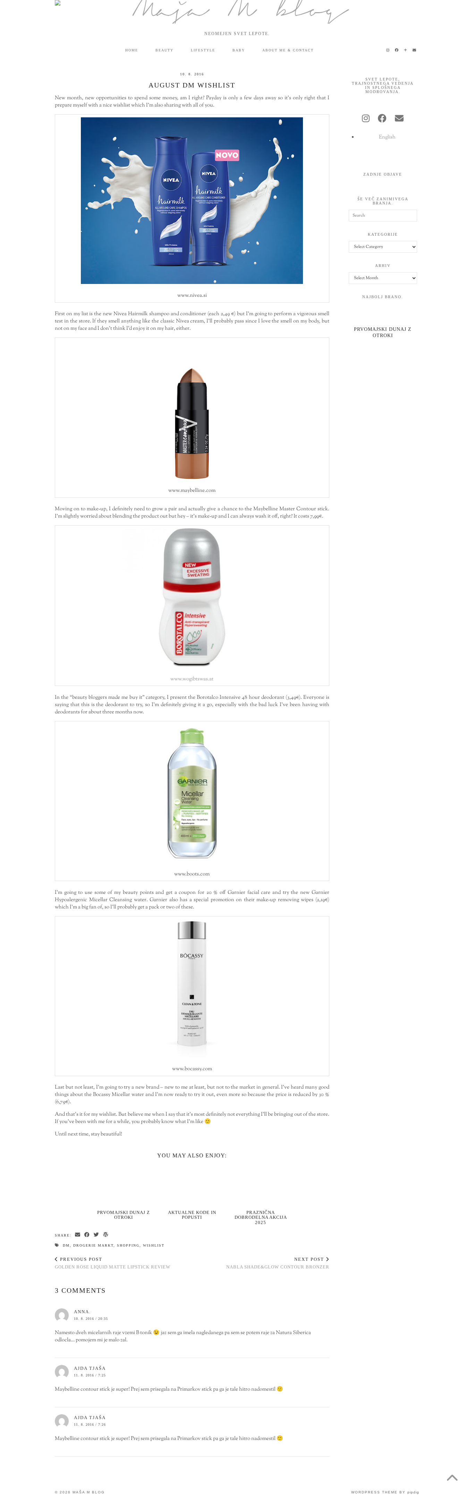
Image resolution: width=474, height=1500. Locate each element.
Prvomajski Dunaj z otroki (123, 1215)
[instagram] (366, 119)
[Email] (415, 50)
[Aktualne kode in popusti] (192, 1185)
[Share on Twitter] (96, 1235)
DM (66, 1245)
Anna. (82, 1311)
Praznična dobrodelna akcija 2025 (261, 1217)
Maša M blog (89, 1492)
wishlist (153, 1245)
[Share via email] (78, 1235)
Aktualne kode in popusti (192, 1215)
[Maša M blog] (237, 12)
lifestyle (203, 50)
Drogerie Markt (93, 1245)
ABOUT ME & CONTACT (288, 50)
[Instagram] (388, 50)
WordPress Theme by (385, 1492)
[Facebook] (397, 50)
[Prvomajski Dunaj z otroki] (123, 1185)
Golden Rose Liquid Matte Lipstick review (112, 1263)
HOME (131, 50)
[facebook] (382, 119)
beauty (164, 50)
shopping (128, 1245)
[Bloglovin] (406, 50)
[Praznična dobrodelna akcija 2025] (261, 1185)
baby (238, 50)
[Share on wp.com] (106, 1235)
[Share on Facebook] (87, 1235)
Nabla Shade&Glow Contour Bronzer (277, 1263)
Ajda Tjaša (90, 1368)
